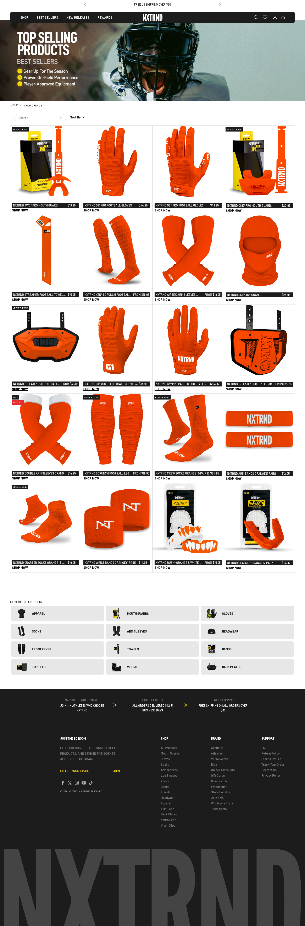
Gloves (165, 759)
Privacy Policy (271, 775)
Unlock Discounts (223, 770)
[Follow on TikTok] (90, 782)
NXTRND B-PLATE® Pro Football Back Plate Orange (35, 384)
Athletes (217, 753)
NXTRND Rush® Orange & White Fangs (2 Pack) (177, 563)
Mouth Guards (170, 753)
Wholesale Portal (222, 803)
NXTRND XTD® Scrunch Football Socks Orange (107, 295)
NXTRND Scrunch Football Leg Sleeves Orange (106, 474)
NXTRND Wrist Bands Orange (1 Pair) (110, 562)
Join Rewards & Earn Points (152, 4)
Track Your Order (272, 764)
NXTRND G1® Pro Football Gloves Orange (108, 206)
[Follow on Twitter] (69, 782)
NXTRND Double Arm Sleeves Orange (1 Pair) (39, 474)
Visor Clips (168, 825)
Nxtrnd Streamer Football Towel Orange (38, 295)
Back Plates (169, 814)
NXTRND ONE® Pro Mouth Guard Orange (249, 206)
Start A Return (271, 759)
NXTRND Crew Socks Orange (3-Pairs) (182, 473)
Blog (214, 764)
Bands (165, 786)
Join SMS (217, 797)
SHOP (24, 17)
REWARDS (105, 17)
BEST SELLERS (47, 17)
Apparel (166, 803)
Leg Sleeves (169, 775)
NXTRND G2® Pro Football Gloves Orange (180, 206)
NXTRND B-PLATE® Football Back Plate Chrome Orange (250, 384)
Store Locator (220, 792)
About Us (217, 748)
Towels (165, 792)
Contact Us (269, 770)
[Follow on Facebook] (62, 782)
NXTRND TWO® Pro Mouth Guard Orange (35, 206)
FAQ (264, 748)
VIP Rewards (219, 759)
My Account (219, 786)
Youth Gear (168, 820)
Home (14, 105)
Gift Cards (218, 775)
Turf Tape (167, 809)
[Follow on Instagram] (76, 782)
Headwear (168, 797)
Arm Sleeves (169, 770)
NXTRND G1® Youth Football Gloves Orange (109, 384)
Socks (165, 764)
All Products (169, 748)
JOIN (116, 771)
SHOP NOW (20, 210)
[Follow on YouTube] (83, 782)
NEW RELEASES (77, 17)
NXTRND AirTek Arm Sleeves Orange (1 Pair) (175, 295)
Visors (165, 781)
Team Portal (219, 809)
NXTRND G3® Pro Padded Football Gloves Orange (180, 384)
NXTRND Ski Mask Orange (244, 295)
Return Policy (270, 753)
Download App (220, 781)
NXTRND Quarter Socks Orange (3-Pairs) (37, 563)
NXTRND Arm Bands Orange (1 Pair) (251, 473)
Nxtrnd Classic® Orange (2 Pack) (250, 563)
